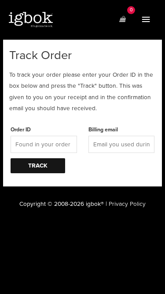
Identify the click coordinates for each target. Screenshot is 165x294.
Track (38, 165)
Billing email (103, 130)
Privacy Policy (127, 204)
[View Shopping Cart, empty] (122, 19)
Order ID (21, 130)
